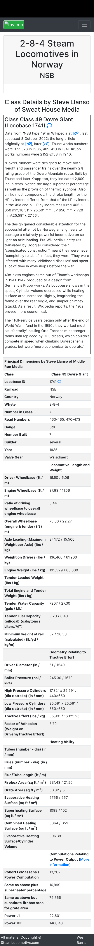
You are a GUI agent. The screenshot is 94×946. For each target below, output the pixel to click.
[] (76, 133)
